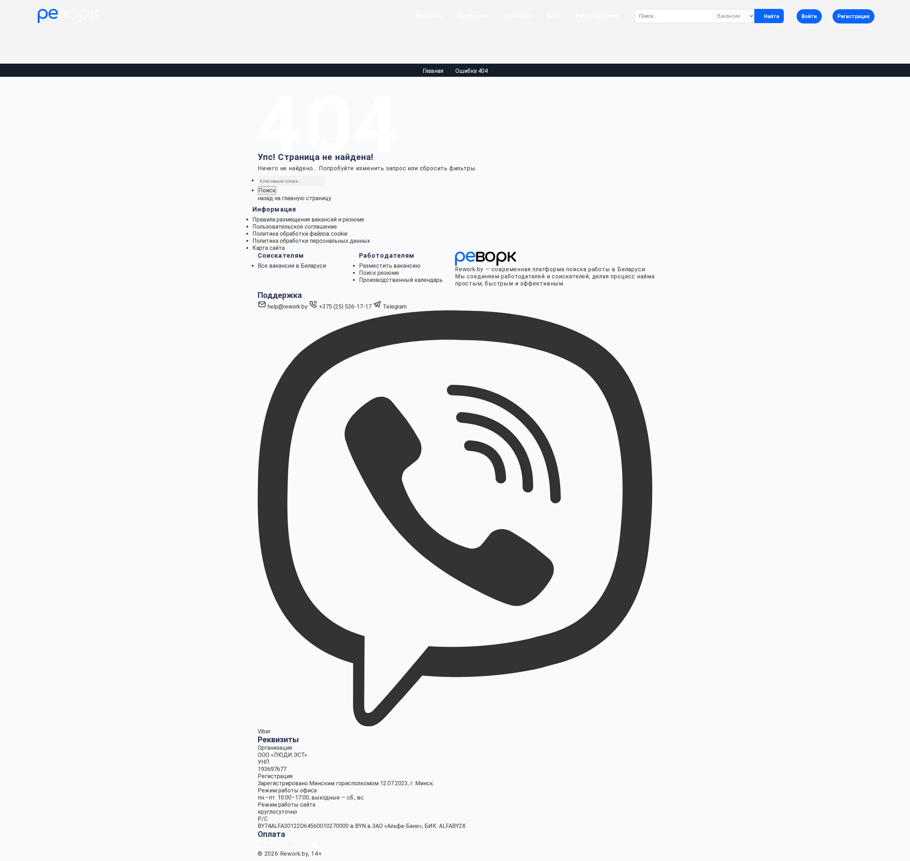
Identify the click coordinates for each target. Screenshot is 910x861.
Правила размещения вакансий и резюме (308, 219)
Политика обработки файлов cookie (300, 233)
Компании (517, 15)
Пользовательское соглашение (294, 226)
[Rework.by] (68, 16)
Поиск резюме (379, 272)
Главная (433, 71)
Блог (553, 15)
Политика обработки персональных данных (311, 240)
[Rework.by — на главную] (485, 258)
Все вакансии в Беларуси (292, 265)
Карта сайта (268, 248)
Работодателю (597, 15)
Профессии (472, 15)
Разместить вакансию (390, 265)
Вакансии (428, 15)
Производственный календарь (401, 280)
